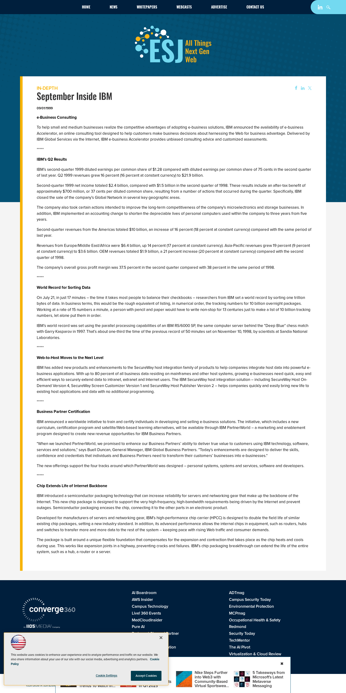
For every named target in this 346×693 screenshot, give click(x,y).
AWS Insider (142, 600)
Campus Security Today (250, 600)
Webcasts (184, 7)
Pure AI (138, 627)
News (113, 7)
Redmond (237, 627)
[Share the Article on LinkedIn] (302, 88)
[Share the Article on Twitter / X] (309, 88)
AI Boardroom (144, 593)
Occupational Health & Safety (255, 620)
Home (86, 7)
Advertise (219, 7)
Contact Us (255, 7)
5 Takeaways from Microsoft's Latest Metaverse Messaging (269, 679)
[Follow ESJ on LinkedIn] (321, 8)
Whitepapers (147, 7)
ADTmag (236, 593)
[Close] (161, 637)
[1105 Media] (42, 627)
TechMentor (239, 640)
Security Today (242, 633)
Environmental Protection (251, 606)
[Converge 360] (48, 610)
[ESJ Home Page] (50, 8)
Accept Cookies (146, 675)
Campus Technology (150, 606)
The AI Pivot (239, 647)
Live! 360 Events (146, 613)
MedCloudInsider (147, 620)
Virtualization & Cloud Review (255, 654)
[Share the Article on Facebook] (294, 88)
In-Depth (47, 88)
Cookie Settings (106, 675)
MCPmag (237, 613)
